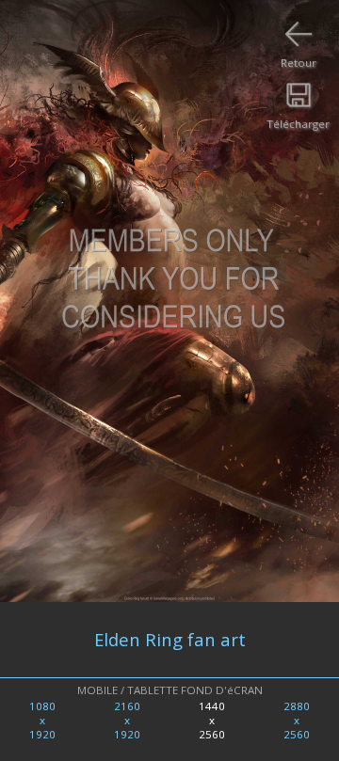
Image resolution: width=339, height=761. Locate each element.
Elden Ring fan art (170, 639)
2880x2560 (296, 720)
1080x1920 (42, 720)
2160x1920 (127, 720)
